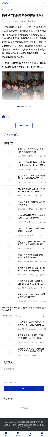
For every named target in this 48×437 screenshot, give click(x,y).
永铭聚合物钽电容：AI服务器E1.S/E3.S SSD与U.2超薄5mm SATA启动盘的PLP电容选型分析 (31, 282)
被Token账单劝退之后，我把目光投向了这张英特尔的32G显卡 (24, 308)
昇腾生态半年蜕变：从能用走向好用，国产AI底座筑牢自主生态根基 (31, 269)
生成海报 (12, 135)
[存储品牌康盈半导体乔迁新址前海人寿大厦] (9, 205)
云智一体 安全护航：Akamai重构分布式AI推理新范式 (32, 295)
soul (7, 117)
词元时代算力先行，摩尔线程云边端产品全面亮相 (31, 229)
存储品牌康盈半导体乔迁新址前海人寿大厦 (31, 203)
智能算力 (31, 21)
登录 (6, 382)
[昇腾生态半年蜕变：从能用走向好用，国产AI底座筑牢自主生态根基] (9, 271)
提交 (24, 388)
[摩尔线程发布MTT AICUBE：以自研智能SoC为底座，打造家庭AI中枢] (9, 245)
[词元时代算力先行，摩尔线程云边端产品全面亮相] (9, 231)
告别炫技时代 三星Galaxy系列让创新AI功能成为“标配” (31, 150)
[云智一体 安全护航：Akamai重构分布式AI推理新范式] (9, 297)
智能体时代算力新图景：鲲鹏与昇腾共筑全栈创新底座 (31, 256)
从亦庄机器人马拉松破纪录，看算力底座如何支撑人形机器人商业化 (31, 323)
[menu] (44, 3)
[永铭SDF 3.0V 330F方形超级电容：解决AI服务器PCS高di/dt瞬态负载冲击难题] (9, 179)
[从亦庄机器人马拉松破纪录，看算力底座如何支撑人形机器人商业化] (9, 325)
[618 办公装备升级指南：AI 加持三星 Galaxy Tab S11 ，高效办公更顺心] (9, 165)
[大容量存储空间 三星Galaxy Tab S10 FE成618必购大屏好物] (9, 192)
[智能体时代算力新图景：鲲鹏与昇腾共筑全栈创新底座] (9, 258)
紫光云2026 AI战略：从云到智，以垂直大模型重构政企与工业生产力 (32, 350)
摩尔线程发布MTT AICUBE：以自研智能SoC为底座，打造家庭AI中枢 (31, 243)
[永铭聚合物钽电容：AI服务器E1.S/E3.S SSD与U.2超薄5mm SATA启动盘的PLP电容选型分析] (9, 284)
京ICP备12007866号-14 (26, 425)
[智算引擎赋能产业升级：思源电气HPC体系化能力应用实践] (9, 338)
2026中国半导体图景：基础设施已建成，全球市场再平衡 (31, 216)
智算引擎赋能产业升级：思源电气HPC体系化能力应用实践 (31, 336)
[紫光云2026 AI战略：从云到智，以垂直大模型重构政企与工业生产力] (9, 352)
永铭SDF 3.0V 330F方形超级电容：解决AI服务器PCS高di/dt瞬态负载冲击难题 (31, 177)
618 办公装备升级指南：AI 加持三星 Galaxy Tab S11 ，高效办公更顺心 (32, 163)
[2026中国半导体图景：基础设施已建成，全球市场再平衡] (9, 218)
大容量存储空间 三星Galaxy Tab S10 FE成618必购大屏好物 (31, 190)
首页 (3, 10)
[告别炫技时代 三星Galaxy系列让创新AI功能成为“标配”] (9, 152)
